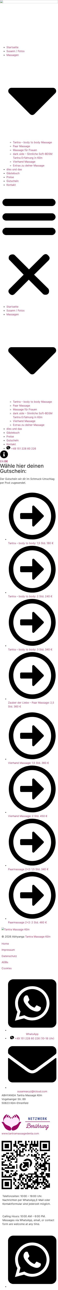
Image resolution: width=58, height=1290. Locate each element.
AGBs (5, 962)
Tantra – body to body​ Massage (32, 142)
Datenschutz (9, 956)
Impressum (8, 949)
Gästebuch (12, 173)
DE (6, 461)
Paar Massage (21, 146)
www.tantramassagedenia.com (20, 1133)
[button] (29, 246)
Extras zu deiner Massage (28, 165)
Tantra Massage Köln (37, 936)
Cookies (7, 968)
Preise (10, 177)
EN (2, 461)
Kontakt (11, 184)
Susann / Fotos (15, 51)
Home (5, 943)
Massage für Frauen (25, 150)
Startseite (12, 47)
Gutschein (12, 181)
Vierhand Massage (24, 161)
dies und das (14, 169)
